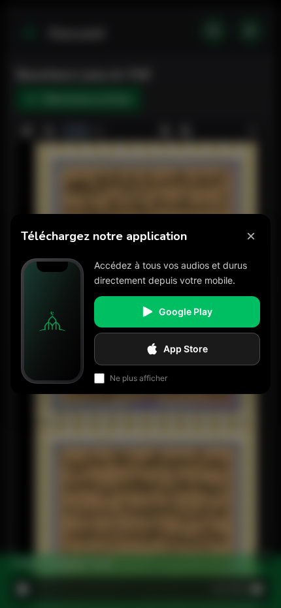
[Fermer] (251, 236)
